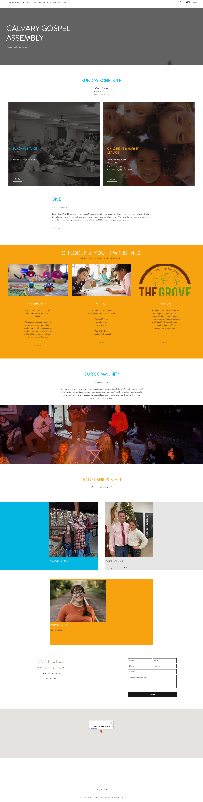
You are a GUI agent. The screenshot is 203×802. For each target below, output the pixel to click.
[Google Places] (181, 2)
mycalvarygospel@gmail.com (50, 673)
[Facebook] (184, 2)
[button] (17, 179)
